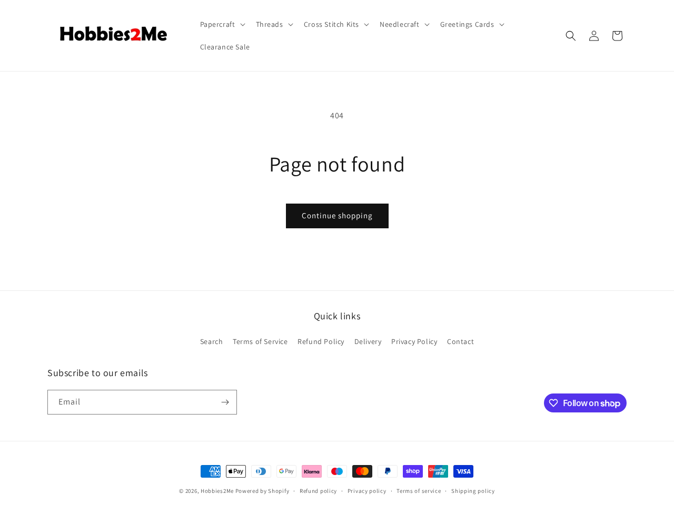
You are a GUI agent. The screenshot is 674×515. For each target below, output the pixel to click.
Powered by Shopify (262, 490)
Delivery (368, 341)
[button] (222, 24)
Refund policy (318, 490)
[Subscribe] (224, 402)
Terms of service (419, 490)
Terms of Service (260, 341)
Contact (460, 341)
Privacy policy (367, 490)
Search (211, 341)
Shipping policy (473, 490)
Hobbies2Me (217, 490)
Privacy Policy (414, 341)
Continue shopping (337, 215)
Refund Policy (321, 341)
